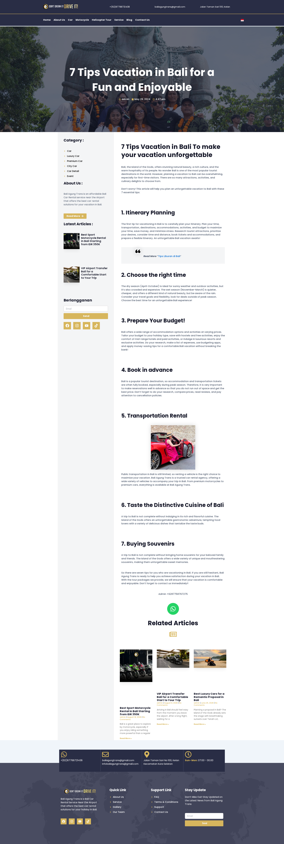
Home (47, 20)
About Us (59, 20)
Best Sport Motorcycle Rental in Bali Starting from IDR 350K (93, 239)
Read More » (126, 738)
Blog (129, 20)
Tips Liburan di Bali (169, 256)
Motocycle (82, 20)
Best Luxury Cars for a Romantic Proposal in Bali (209, 697)
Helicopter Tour (101, 20)
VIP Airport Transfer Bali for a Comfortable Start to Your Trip (94, 273)
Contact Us (142, 20)
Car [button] (70, 20)
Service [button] (119, 20)
